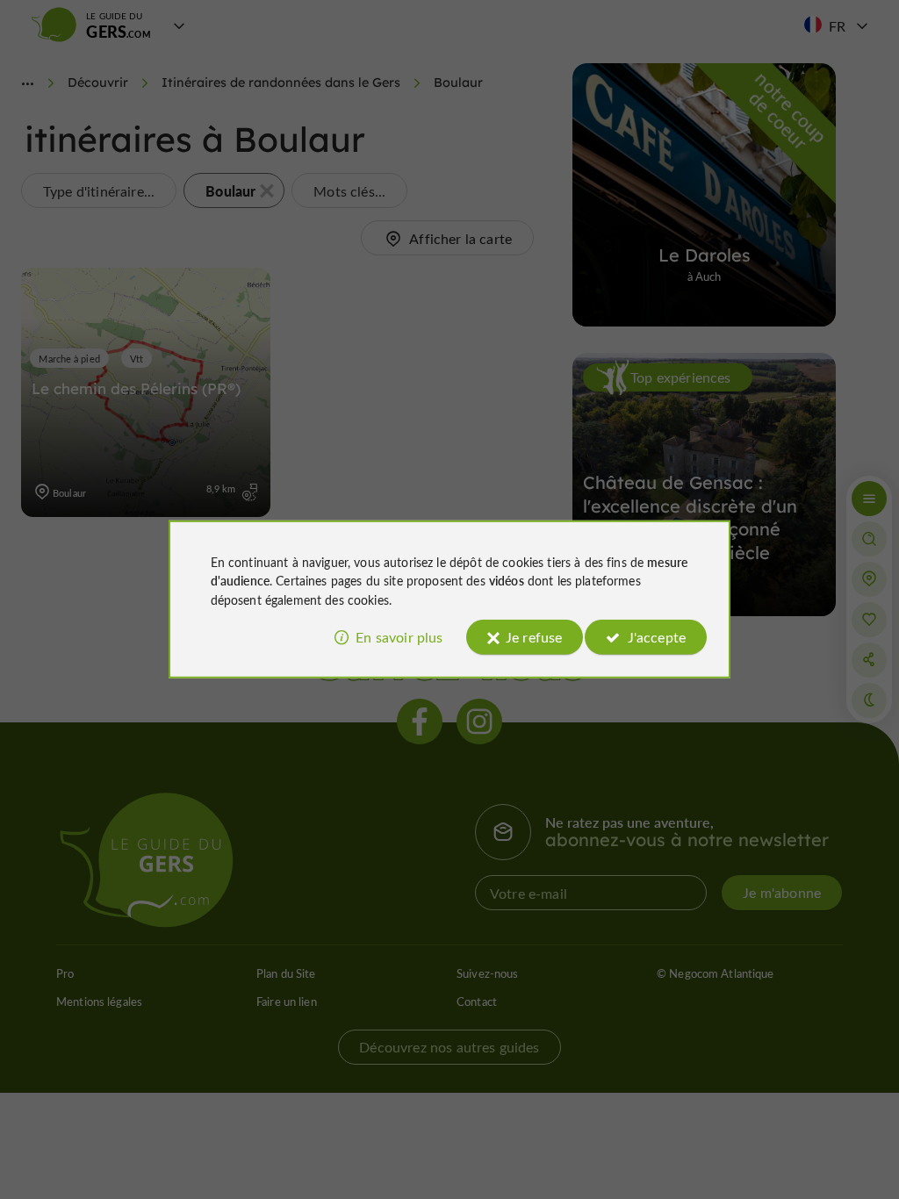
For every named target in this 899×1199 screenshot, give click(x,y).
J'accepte (657, 637)
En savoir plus (399, 637)
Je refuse (534, 637)
